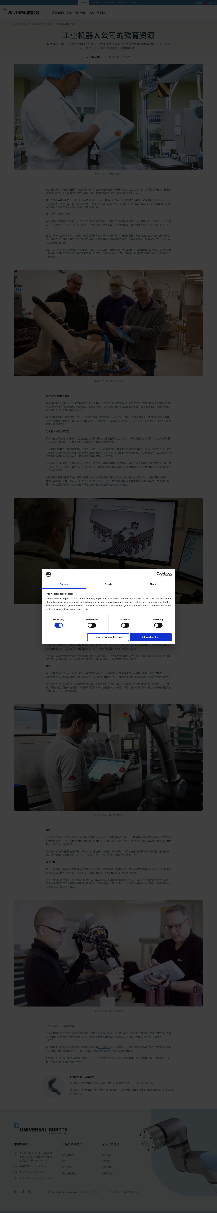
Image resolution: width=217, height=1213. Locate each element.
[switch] (92, 625)
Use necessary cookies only (108, 637)
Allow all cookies (150, 637)
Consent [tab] (64, 584)
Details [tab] (108, 584)
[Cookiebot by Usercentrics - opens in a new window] (159, 574)
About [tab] (153, 584)
